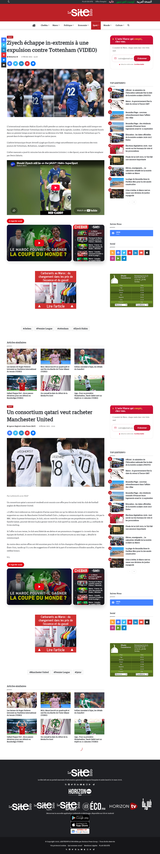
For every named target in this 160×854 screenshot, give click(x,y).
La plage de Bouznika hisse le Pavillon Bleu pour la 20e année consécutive (138, 181)
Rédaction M (13, 57)
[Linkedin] (21, 63)
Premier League (44, 328)
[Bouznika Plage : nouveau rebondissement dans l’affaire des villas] (117, 116)
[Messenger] (33, 63)
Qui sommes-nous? (75, 846)
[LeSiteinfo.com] (80, 12)
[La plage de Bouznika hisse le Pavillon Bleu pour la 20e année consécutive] (117, 182)
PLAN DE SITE (104, 846)
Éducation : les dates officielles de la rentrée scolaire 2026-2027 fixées (139, 137)
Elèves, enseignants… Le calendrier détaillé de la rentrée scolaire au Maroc (139, 170)
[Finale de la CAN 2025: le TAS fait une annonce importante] (117, 160)
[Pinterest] (27, 63)
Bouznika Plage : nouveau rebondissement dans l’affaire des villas (138, 115)
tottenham (63, 328)
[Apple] (84, 784)
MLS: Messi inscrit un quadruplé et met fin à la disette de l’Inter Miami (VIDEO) (55, 369)
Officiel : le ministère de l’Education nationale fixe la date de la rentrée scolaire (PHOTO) (139, 92)
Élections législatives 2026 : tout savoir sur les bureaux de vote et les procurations (139, 148)
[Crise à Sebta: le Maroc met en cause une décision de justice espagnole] (117, 193)
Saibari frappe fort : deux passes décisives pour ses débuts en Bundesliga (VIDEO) (20, 395)
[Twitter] (15, 63)
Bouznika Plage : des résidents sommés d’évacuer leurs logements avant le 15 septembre (139, 126)
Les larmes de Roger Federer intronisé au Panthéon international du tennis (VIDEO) (21, 369)
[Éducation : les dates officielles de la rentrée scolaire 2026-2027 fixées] (117, 138)
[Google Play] (90, 784)
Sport (95, 25)
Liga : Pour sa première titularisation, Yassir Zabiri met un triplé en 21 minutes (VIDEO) (88, 395)
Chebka (44, 25)
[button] (39, 243)
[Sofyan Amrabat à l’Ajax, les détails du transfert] (89, 356)
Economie (82, 25)
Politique (68, 25)
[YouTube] (81, 784)
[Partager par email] (3, 64)
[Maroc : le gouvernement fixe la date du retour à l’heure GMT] (117, 104)
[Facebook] (9, 63)
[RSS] (66, 784)
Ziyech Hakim (81, 328)
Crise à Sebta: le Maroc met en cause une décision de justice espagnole (138, 193)
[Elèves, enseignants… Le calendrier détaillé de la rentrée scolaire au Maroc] (117, 171)
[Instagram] (87, 784)
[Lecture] (39, 243)
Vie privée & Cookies (58, 846)
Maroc (55, 25)
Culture (119, 25)
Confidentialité (139, 64)
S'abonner (142, 58)
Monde (107, 25)
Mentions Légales (90, 846)
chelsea (27, 328)
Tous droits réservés (107, 842)
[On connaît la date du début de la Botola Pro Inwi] (56, 383)
